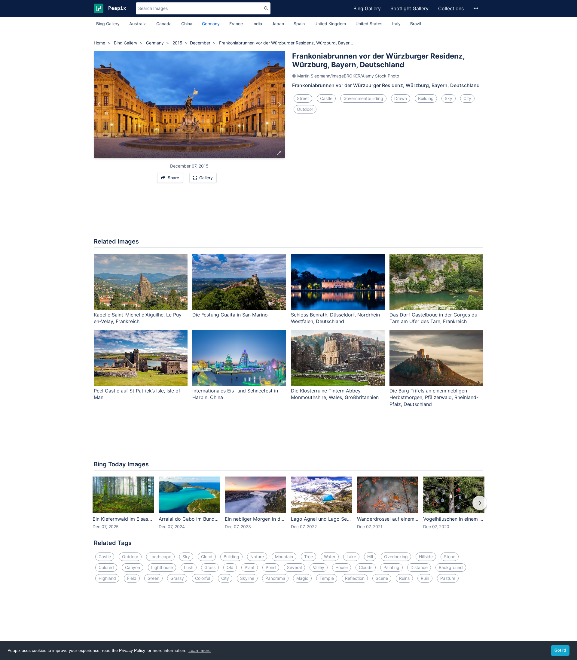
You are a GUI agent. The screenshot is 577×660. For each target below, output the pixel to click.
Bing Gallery (367, 8)
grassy (177, 578)
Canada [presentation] (164, 23)
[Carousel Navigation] (288, 507)
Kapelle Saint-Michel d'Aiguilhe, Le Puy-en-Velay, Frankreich (139, 318)
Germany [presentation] (211, 23)
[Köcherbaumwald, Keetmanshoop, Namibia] (99, 104)
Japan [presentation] (278, 23)
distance (419, 567)
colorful (202, 578)
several (294, 567)
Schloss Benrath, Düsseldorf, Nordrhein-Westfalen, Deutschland (336, 318)
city (467, 98)
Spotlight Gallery (409, 8)
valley (318, 567)
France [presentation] (236, 23)
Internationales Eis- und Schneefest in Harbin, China (235, 394)
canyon (132, 567)
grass (209, 567)
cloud (206, 556)
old (230, 567)
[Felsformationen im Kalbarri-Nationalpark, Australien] (279, 104)
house (341, 567)
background (451, 567)
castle (326, 98)
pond (271, 567)
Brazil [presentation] (415, 23)
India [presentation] (257, 23)
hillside (426, 556)
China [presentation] (186, 23)
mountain (284, 556)
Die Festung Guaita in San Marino (230, 315)
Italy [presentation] (396, 23)
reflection (355, 578)
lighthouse (162, 567)
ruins (404, 578)
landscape (160, 556)
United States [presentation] (369, 23)
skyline (247, 578)
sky (448, 98)
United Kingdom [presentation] (330, 23)
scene (382, 578)
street (303, 98)
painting (391, 567)
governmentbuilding (363, 98)
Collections (451, 8)
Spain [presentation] (299, 23)
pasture (447, 578)
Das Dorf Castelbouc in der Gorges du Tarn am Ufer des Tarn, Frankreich (433, 318)
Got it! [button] (560, 650)
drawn (400, 98)
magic (302, 578)
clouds (365, 567)
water (329, 556)
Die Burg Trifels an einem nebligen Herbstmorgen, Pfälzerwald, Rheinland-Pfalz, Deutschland (433, 397)
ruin (425, 578)
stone (449, 556)
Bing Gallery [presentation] (108, 23)
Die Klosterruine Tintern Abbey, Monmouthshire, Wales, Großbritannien (335, 394)
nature (257, 556)
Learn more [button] (199, 650)
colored (106, 567)
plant (250, 567)
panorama (275, 578)
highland (107, 578)
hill (370, 556)
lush (188, 567)
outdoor (305, 109)
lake (351, 556)
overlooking (396, 556)
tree (308, 556)
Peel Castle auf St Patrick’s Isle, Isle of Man (137, 394)
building (426, 98)
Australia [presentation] (138, 23)
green (153, 578)
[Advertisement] (288, 213)
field (131, 578)
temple (326, 578)
